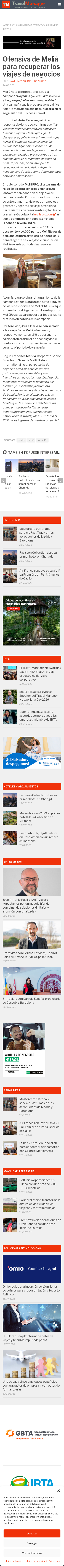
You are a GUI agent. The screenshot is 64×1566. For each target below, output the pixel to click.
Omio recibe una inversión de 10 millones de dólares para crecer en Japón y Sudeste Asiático (31, 1290)
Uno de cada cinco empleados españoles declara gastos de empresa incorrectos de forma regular (31, 1385)
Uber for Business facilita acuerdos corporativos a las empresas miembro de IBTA (38, 715)
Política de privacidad (36, 1561)
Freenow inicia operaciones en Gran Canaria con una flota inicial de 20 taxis (40, 1224)
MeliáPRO (42, 440)
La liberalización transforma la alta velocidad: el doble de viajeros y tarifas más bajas (39, 1204)
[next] (60, 480)
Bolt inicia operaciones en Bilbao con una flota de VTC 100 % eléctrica (37, 1184)
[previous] (3, 480)
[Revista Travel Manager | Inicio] (24, 4)
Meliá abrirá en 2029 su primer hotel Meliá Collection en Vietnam (39, 817)
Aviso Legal (54, 1561)
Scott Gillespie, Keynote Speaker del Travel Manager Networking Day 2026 (38, 695)
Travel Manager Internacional (27, 81)
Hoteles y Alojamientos (17, 25)
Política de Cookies (13, 1561)
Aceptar (32, 1533)
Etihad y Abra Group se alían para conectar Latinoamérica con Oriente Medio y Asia (39, 1147)
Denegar (32, 1543)
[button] (58, 1491)
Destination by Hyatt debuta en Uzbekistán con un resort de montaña (38, 837)
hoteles (21, 440)
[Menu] (59, 4)
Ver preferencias (32, 1553)
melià (31, 440)
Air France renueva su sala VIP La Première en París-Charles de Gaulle (39, 574)
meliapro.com (43, 214)
